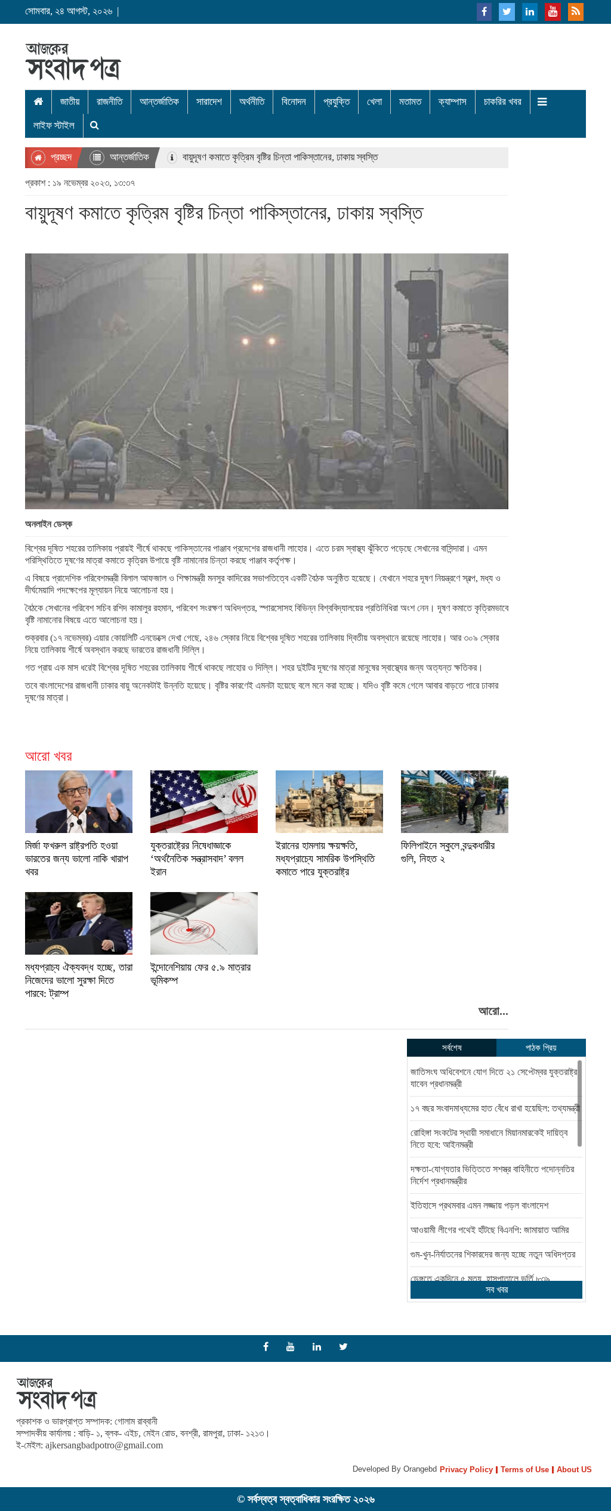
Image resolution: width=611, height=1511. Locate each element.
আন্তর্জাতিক (159, 101)
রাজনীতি (109, 101)
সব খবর (497, 1289)
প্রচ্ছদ (60, 157)
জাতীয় (69, 101)
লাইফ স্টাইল (54, 125)
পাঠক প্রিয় (541, 1047)
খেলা (374, 101)
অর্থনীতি (251, 101)
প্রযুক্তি (336, 101)
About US (574, 1469)
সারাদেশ (209, 101)
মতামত (410, 101)
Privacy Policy (466, 1469)
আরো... (493, 1011)
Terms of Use (525, 1469)
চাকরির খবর (502, 101)
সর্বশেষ (452, 1047)
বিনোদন (294, 101)
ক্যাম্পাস (453, 101)
